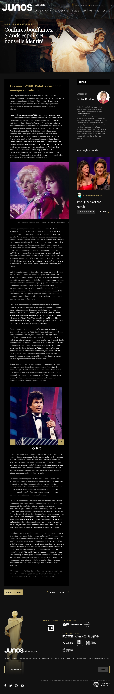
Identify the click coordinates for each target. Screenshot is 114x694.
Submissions (61, 10)
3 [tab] (40, 448)
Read (103, 211)
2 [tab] (37, 448)
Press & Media (78, 10)
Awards (38, 10)
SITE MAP (105, 658)
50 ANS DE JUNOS (22, 24)
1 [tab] (33, 448)
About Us (107, 10)
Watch (48, 10)
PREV (53, 592)
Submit (103, 669)
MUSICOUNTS (10, 658)
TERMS (98, 658)
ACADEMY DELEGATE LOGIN (101, 5)
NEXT (63, 592)
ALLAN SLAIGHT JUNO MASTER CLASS (63, 658)
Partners (94, 10)
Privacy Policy (87, 658)
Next (61, 442)
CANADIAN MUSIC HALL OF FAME (31, 658)
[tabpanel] (37, 416)
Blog (7, 24)
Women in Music (86, 212)
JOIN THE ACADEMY (80, 5)
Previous (12, 442)
